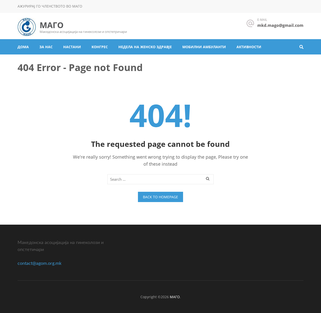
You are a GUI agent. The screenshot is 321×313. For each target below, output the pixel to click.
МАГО (51, 25)
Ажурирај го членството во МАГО (50, 6)
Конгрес (100, 46)
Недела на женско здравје (145, 46)
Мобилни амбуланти (204, 46)
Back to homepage (160, 197)
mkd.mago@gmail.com (280, 25)
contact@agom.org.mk (39, 263)
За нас (46, 46)
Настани (72, 46)
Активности (248, 46)
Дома (23, 46)
